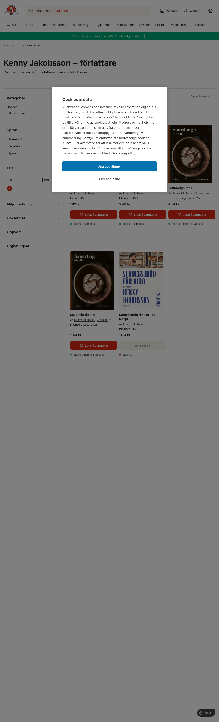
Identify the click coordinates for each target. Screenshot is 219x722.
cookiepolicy (125, 153)
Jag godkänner (109, 166)
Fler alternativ (109, 179)
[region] (109, 139)
